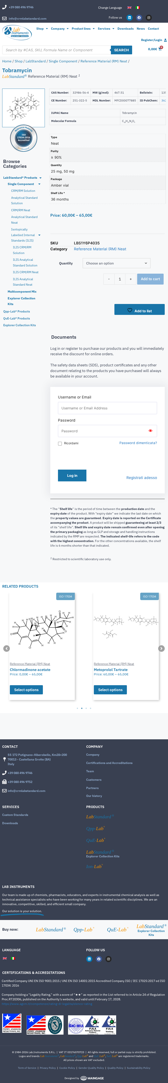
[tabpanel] (42, 646)
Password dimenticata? (138, 443)
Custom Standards (15, 815)
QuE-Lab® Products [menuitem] (16, 318)
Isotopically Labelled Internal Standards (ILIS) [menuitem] (23, 234)
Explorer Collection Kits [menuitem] (21, 301)
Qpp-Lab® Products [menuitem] (16, 311)
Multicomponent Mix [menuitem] (22, 291)
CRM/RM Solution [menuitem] (23, 191)
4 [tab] (90, 708)
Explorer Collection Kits (102, 856)
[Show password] (150, 431)
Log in (72, 475)
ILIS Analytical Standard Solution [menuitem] (25, 262)
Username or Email (74, 397)
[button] (6, 648)
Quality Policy (115, 1067)
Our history (94, 796)
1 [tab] (77, 708)
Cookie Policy (67, 1067)
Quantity (66, 263)
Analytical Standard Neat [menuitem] (24, 219)
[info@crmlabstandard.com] (4, 18)
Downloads (125, 29)
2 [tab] (82, 708)
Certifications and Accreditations (109, 763)
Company (92, 755)
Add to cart (150, 278)
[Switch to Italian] (138, 8)
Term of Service (27, 1067)
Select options (26, 689)
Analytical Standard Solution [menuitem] (24, 200)
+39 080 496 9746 (21, 7)
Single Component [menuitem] (21, 184)
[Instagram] (149, 18)
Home (7, 61)
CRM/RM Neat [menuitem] (20, 210)
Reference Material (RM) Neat (103, 61)
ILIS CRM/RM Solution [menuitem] (22, 250)
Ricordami (71, 443)
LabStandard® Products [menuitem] (20, 178)
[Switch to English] (129, 8)
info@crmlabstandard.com (27, 19)
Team (90, 771)
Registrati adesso (141, 477)
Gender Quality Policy (91, 1067)
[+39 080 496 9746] (4, 7)
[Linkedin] (129, 18)
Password (66, 420)
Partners (92, 788)
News (141, 29)
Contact (153, 29)
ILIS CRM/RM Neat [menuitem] (25, 272)
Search (121, 50)
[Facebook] (139, 18)
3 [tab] (86, 708)
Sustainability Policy (138, 1067)
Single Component (63, 61)
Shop (40, 29)
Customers (94, 780)
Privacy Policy (48, 1067)
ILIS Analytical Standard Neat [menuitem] (23, 282)
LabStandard (36, 61)
